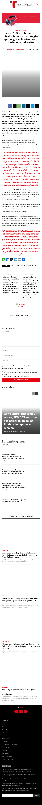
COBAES (23, 265)
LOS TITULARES (16, 268)
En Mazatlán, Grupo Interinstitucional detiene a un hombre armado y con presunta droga (13, 457)
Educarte (17, 30)
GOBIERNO (6, 268)
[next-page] (36, 393)
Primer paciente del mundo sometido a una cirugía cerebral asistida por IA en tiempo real (13, 471)
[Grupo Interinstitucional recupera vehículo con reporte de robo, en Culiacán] (34, 442)
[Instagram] (21, 319)
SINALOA (25, 268)
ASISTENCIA (15, 265)
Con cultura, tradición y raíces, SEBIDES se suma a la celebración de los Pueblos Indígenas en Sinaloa (20, 421)
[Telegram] (32, 106)
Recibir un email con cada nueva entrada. (16, 376)
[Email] (28, 106)
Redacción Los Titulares (16, 49)
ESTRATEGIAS (31, 265)
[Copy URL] (37, 106)
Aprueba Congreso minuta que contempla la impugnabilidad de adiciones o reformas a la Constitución (11, 290)
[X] (15, 106)
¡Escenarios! (6, 641)
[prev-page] (33, 393)
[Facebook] (10, 106)
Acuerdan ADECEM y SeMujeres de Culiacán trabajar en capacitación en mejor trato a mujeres (21, 600)
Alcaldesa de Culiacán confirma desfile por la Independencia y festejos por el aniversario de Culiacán (21, 646)
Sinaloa (25, 30)
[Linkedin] (23, 106)
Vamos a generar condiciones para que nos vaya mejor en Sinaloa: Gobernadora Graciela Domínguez (20, 691)
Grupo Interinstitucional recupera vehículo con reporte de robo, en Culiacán (13, 442)
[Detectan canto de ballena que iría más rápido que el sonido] (34, 500)
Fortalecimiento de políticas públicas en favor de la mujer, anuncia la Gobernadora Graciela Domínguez (13, 486)
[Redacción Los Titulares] (4, 49)
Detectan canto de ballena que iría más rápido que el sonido (14, 500)
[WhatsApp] (19, 106)
